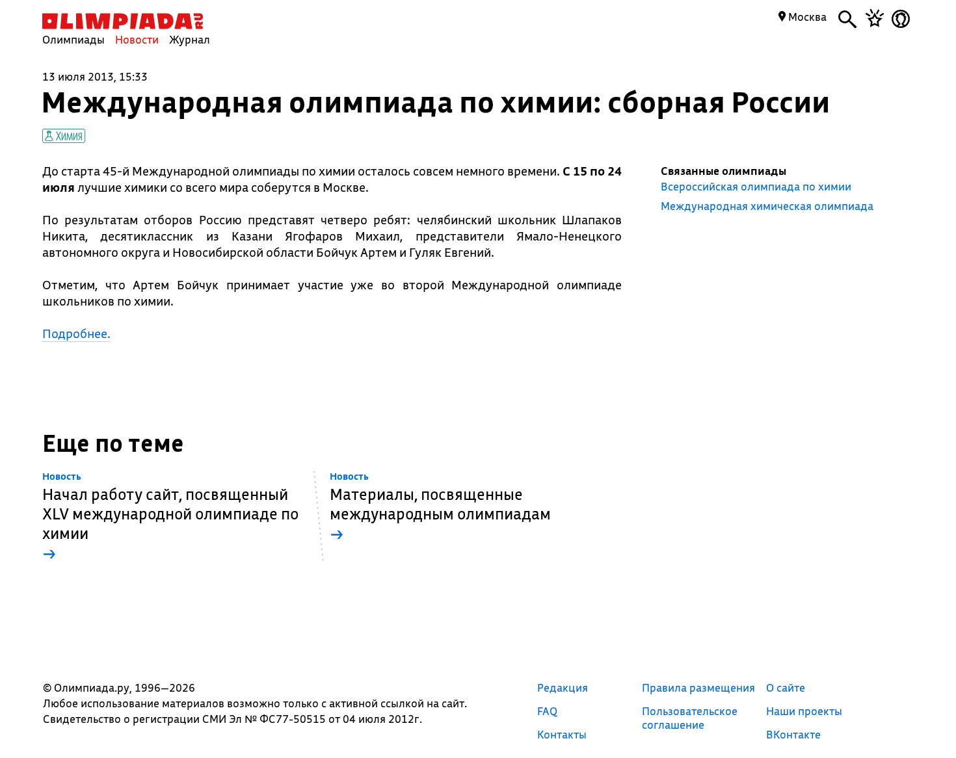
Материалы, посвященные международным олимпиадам (440, 507)
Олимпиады (73, 39)
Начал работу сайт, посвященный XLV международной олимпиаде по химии (170, 517)
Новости (137, 39)
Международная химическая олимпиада (767, 206)
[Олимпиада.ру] (122, 21)
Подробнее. (76, 333)
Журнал (189, 39)
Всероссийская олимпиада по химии (756, 186)
